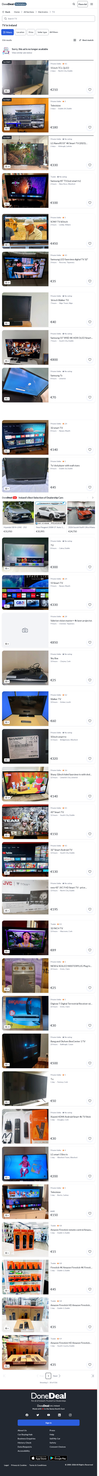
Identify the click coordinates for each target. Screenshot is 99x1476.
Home (17, 12)
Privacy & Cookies (19, 1465)
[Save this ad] (90, 90)
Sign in (49, 1423)
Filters (9, 32)
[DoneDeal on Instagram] (70, 1415)
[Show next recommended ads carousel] (93, 498)
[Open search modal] (74, 4)
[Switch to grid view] (74, 40)
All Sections (29, 12)
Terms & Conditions (38, 1465)
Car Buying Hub (25, 1434)
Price (31, 32)
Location (20, 32)
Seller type (42, 32)
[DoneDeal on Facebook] (26, 1415)
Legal (6, 1465)
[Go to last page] (92, 1376)
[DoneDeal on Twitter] (37, 1415)
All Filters (54, 32)
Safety (53, 1442)
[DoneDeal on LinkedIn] (59, 1415)
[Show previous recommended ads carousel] (88, 498)
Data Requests (25, 1446)
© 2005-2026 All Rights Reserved (79, 1465)
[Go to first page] (4, 1376)
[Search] (5, 18)
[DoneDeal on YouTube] (48, 1415)
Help (52, 1434)
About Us (22, 1430)
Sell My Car (55, 1438)
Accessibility (24, 1451)
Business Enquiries (26, 1438)
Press (52, 1430)
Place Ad (83, 4)
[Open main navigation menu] (92, 4)
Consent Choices (58, 1446)
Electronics (43, 12)
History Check (24, 1442)
